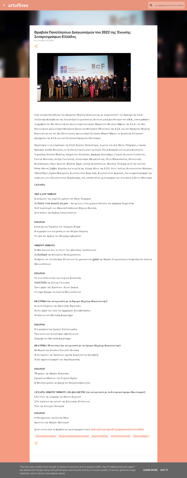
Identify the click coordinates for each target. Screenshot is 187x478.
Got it (164, 470)
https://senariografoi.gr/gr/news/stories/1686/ (117, 429)
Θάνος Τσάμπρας (100, 436)
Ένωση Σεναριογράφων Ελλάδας (74, 436)
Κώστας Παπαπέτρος (120, 436)
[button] (36, 46)
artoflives (18, 5)
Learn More (150, 470)
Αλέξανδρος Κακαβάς (46, 436)
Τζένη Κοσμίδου (140, 436)
